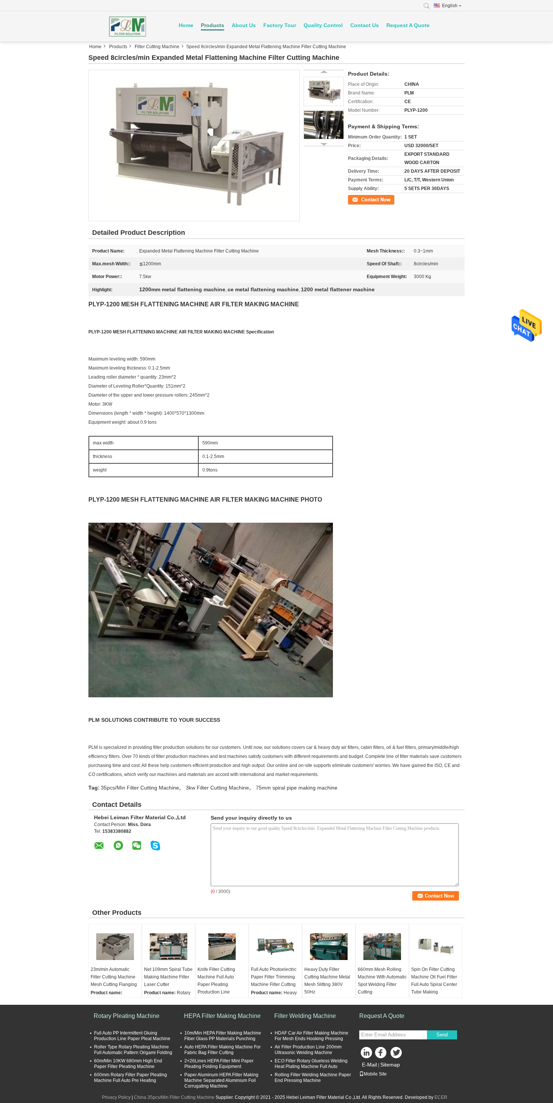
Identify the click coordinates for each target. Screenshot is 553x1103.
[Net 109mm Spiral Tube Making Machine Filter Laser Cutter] (168, 947)
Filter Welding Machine (305, 1016)
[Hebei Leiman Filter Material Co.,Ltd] (129, 26)
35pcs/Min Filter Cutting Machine (140, 788)
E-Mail (369, 1065)
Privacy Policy (116, 1097)
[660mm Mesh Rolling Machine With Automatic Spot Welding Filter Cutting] (382, 947)
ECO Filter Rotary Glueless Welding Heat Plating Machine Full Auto (311, 1063)
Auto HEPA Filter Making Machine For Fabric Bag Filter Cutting (222, 1049)
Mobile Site (375, 1074)
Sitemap (390, 1065)
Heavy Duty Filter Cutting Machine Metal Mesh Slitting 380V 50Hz (327, 981)
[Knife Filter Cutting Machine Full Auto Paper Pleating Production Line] (222, 947)
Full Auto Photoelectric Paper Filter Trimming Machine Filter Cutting (273, 977)
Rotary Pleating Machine (127, 1016)
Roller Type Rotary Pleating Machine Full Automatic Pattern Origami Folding (133, 1049)
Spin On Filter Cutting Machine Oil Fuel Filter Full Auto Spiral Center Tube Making (434, 981)
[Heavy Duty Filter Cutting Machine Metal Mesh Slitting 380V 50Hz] (328, 947)
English (449, 5)
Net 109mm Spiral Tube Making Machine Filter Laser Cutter (168, 977)
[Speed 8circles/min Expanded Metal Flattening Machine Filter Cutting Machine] (194, 145)
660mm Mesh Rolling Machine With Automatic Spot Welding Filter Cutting (382, 981)
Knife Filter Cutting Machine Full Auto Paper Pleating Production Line (216, 981)
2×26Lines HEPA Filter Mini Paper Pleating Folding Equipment (219, 1063)
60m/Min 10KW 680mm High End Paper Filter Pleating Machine (128, 1063)
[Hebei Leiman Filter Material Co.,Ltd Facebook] (381, 1054)
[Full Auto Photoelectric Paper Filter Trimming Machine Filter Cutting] (275, 947)
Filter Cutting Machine (157, 46)
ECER (440, 1097)
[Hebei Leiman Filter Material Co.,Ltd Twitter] (396, 1054)
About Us (244, 25)
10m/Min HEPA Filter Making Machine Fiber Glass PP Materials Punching (222, 1035)
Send (442, 1035)
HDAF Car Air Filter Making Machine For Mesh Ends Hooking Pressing (311, 1035)
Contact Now (361, 199)
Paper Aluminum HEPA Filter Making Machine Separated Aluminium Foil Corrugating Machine (221, 1080)
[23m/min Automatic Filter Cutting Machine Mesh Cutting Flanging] (115, 947)
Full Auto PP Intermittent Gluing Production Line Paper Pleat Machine (132, 1035)
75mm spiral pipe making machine (296, 788)
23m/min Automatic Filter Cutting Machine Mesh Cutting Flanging (114, 977)
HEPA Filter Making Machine (222, 1016)
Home (186, 25)
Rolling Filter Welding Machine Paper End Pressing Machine (313, 1077)
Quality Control (323, 25)
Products (212, 25)
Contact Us (364, 25)
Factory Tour (279, 25)
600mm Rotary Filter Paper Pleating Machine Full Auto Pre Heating (130, 1077)
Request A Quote (408, 25)
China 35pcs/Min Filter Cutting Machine (174, 1097)
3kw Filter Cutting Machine (217, 788)
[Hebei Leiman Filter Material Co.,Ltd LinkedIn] (366, 1054)
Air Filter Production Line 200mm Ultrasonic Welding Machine (308, 1049)
